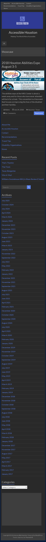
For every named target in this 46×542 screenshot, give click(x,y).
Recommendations (10, 6)
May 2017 (6, 458)
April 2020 (6, 331)
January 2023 (7, 249)
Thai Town (6, 167)
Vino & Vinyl (7, 175)
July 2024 (6, 209)
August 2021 (7, 290)
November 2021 (8, 282)
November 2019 (8, 351)
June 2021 (6, 298)
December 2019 (8, 347)
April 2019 (6, 380)
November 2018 (8, 400)
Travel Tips (21, 6)
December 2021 (8, 278)
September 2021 (8, 286)
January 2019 (7, 392)
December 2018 (8, 396)
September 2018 (8, 409)
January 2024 (7, 221)
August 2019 (7, 364)
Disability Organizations (33, 6)
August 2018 (7, 413)
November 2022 (8, 253)
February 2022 (8, 270)
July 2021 (6, 294)
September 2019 (8, 360)
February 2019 (8, 388)
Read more (39, 113)
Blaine (7, 110)
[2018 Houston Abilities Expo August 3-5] (23, 72)
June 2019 (6, 372)
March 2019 (7, 384)
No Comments (10, 113)
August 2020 (7, 323)
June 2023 (6, 241)
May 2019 (6, 376)
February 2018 (8, 437)
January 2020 (7, 343)
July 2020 (6, 327)
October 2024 (7, 204)
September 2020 (8, 319)
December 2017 (8, 445)
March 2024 (7, 217)
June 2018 (6, 421)
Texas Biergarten (9, 171)
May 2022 (6, 266)
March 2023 (7, 245)
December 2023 (8, 225)
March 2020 (7, 335)
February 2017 (8, 470)
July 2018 (6, 417)
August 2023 (7, 237)
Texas (37, 110)
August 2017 (7, 453)
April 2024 (6, 213)
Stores (6, 8)
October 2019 (7, 355)
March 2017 (7, 466)
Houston (31, 110)
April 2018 (6, 429)
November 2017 (8, 449)
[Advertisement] (21, 509)
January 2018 (7, 441)
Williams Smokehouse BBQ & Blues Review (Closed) (23, 179)
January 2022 (7, 274)
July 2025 (6, 200)
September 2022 (8, 258)
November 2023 (8, 229)
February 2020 (8, 339)
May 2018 (6, 425)
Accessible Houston (18, 3)
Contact (28, 3)
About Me (7, 3)
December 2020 (8, 311)
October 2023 (7, 233)
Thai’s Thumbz (8, 163)
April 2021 (6, 302)
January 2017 (7, 474)
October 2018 (7, 404)
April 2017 (6, 462)
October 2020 (7, 315)
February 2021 (8, 307)
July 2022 (6, 262)
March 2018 (7, 433)
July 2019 (6, 368)
